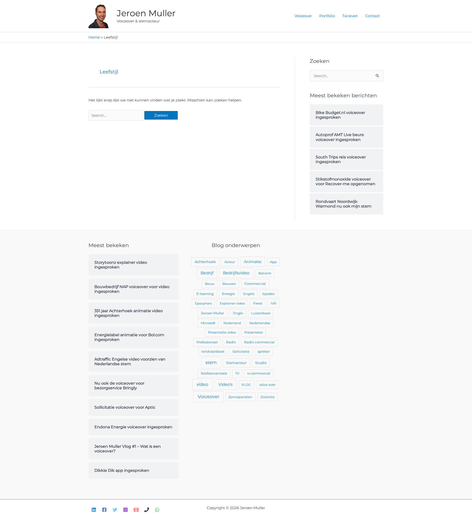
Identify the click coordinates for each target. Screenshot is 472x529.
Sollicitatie (241, 351)
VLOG (246, 385)
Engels (248, 294)
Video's (225, 384)
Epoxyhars (203, 303)
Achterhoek (205, 262)
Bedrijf (207, 273)
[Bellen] (146, 509)
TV (237, 373)
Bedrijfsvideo (236, 272)
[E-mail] (136, 509)
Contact (372, 16)
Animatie (252, 261)
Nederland (232, 323)
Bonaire (264, 273)
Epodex (268, 294)
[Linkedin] (93, 509)
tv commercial (258, 373)
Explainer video (232, 303)
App (273, 262)
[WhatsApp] (157, 509)
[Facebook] (104, 509)
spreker (264, 351)
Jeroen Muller (146, 13)
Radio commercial (259, 342)
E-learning (205, 294)
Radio (231, 342)
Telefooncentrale (214, 373)
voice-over (267, 385)
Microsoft (208, 323)
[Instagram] (125, 509)
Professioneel (207, 342)
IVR (273, 303)
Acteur (229, 262)
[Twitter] (115, 509)
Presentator (253, 332)
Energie (228, 294)
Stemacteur (236, 363)
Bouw (209, 284)
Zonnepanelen (240, 397)
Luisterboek (260, 313)
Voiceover (303, 16)
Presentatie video (222, 332)
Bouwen (229, 284)
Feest (257, 303)
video (202, 384)
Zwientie (268, 397)
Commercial (255, 284)
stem (211, 362)
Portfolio (327, 16)
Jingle (238, 313)
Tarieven (350, 16)
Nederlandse (259, 323)
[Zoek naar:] (116, 115)
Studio (260, 363)
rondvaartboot (212, 351)
